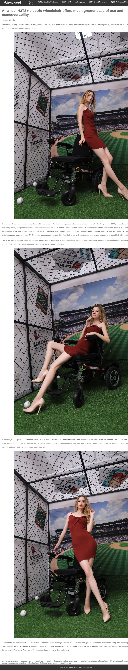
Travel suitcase (58, 663)
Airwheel (68, 663)
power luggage (21, 661)
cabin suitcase (103, 661)
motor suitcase (33, 661)
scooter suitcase (8, 661)
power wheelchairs (57, 25)
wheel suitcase (34, 663)
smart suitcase (67, 661)
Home (31, 2)
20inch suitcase (116, 661)
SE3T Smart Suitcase (98, 2)
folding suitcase (91, 661)
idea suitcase (79, 661)
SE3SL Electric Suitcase (48, 2)
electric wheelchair (52, 241)
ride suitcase (45, 661)
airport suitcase (21, 663)
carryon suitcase (8, 663)
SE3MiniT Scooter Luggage (73, 2)
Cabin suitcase (46, 663)
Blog (31, 4)
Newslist (12, 20)
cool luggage (56, 661)
